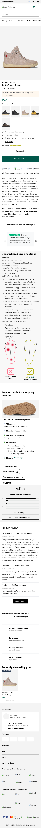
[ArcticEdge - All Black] (15, 111)
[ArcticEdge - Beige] (25, 111)
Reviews (6, 483)
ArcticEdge (18, 458)
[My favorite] (23, 7)
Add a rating (19, 513)
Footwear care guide (12, 477)
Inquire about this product (19, 517)
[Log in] (28, 7)
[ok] (36, 14)
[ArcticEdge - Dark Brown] (6, 124)
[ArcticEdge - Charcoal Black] (6, 111)
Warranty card (9, 471)
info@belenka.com (16, 728)
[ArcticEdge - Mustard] (35, 111)
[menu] (38, 7)
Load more (19, 601)
